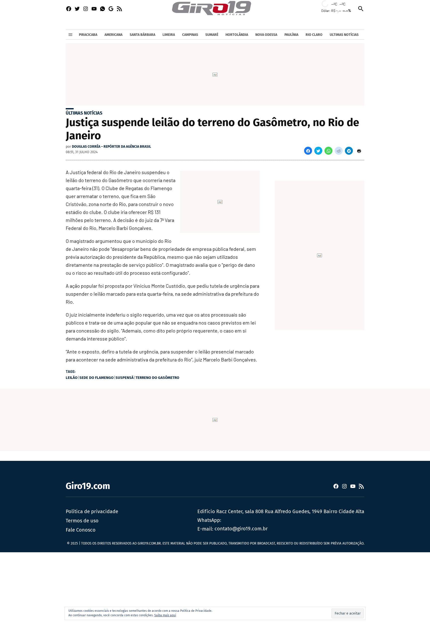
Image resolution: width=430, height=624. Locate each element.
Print (359, 151)
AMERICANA (113, 35)
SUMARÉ (211, 35)
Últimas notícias (84, 113)
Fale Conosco (81, 530)
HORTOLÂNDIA (236, 35)
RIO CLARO (314, 35)
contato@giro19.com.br (241, 529)
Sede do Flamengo (96, 377)
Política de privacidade (92, 511)
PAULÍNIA (291, 35)
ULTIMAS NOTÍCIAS (344, 35)
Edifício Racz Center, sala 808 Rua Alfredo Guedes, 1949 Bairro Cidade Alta (280, 511)
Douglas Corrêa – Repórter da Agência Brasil (111, 146)
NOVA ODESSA (266, 35)
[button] (308, 151)
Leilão (71, 377)
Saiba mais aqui (165, 615)
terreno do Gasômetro (157, 377)
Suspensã (124, 377)
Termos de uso (82, 521)
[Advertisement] (149, 587)
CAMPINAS (190, 35)
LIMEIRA (168, 35)
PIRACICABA (88, 35)
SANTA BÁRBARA (142, 35)
